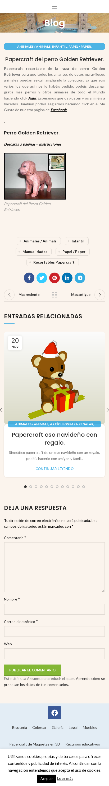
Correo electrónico (21, 621)
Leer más (65, 778)
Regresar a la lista (54, 295)
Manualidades (34, 251)
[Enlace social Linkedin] (67, 278)
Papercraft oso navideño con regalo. (54, 439)
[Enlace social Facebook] (29, 278)
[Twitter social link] (42, 278)
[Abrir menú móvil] (54, 6)
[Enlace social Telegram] (80, 278)
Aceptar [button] (46, 778)
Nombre (12, 598)
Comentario (15, 537)
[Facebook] (54, 712)
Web (8, 644)
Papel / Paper (80, 46)
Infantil (59, 46)
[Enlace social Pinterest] (54, 278)
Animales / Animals (34, 46)
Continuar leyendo (54, 469)
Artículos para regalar (71, 424)
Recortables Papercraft (54, 262)
